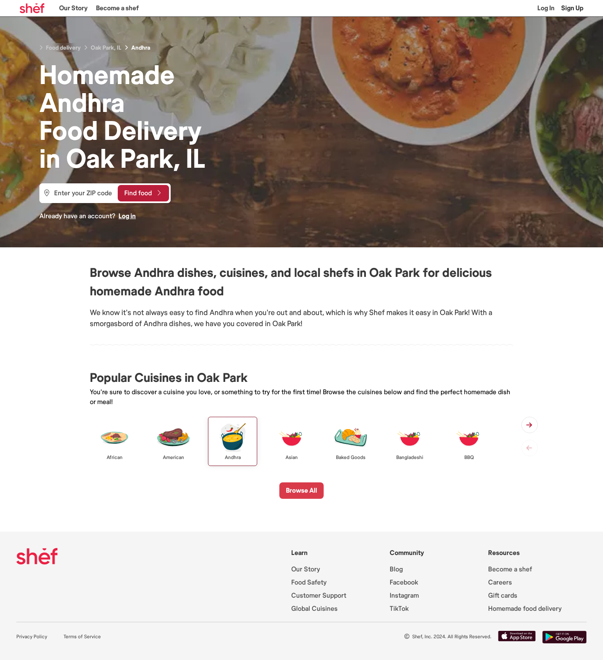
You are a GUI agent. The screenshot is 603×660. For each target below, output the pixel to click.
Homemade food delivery (525, 609)
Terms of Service (82, 637)
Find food (138, 193)
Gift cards (502, 595)
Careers (500, 582)
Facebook (404, 582)
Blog (396, 569)
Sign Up (572, 8)
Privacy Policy (31, 637)
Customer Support (318, 595)
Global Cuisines (314, 609)
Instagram (404, 595)
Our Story (73, 8)
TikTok (399, 609)
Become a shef (117, 8)
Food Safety (309, 582)
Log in (127, 216)
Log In (546, 8)
